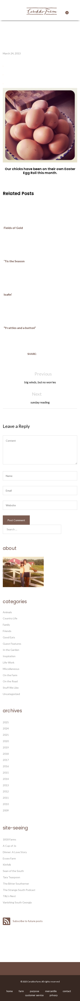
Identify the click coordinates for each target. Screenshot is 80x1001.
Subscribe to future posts (27, 921)
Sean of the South (13, 870)
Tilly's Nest (9, 896)
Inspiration (9, 656)
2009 (6, 810)
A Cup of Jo (9, 845)
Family (6, 624)
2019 (6, 747)
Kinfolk (7, 864)
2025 (6, 722)
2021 (6, 734)
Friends (7, 631)
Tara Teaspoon (11, 877)
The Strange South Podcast (19, 889)
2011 (6, 797)
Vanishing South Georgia (17, 902)
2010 (6, 804)
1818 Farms (9, 839)
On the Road (10, 681)
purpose (34, 991)
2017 (6, 759)
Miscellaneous (11, 668)
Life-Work (8, 662)
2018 (6, 753)
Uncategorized (11, 694)
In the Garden (11, 649)
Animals (7, 612)
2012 (6, 791)
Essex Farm (9, 858)
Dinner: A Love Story (15, 852)
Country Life (10, 618)
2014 (6, 778)
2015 (6, 772)
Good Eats (9, 637)
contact (67, 991)
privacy (54, 995)
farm (21, 991)
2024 (6, 728)
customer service (34, 995)
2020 (6, 741)
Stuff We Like (11, 687)
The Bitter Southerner (16, 883)
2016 (6, 766)
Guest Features (12, 643)
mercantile (51, 991)
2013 (6, 785)
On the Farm (10, 675)
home (10, 991)
